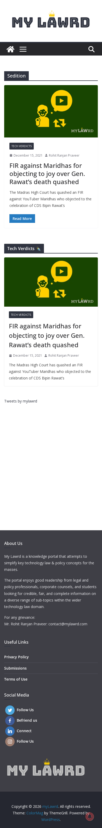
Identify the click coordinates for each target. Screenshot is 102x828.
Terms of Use (15, 679)
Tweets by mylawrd (20, 401)
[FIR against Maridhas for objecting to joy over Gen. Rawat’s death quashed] (51, 111)
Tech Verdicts (22, 146)
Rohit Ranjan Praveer (64, 155)
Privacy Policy (16, 656)
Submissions (15, 668)
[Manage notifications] (90, 816)
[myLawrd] (10, 49)
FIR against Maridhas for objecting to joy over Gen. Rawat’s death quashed (47, 173)
